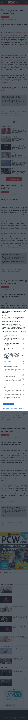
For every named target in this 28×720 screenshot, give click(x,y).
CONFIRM (8, 403)
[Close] (25, 311)
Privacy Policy (22, 408)
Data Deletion (6, 408)
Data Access (14, 408)
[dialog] (14, 360)
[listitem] (14, 336)
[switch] (23, 339)
